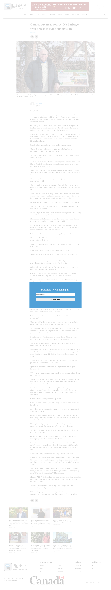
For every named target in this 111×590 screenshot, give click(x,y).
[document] (55, 295)
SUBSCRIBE (55, 300)
